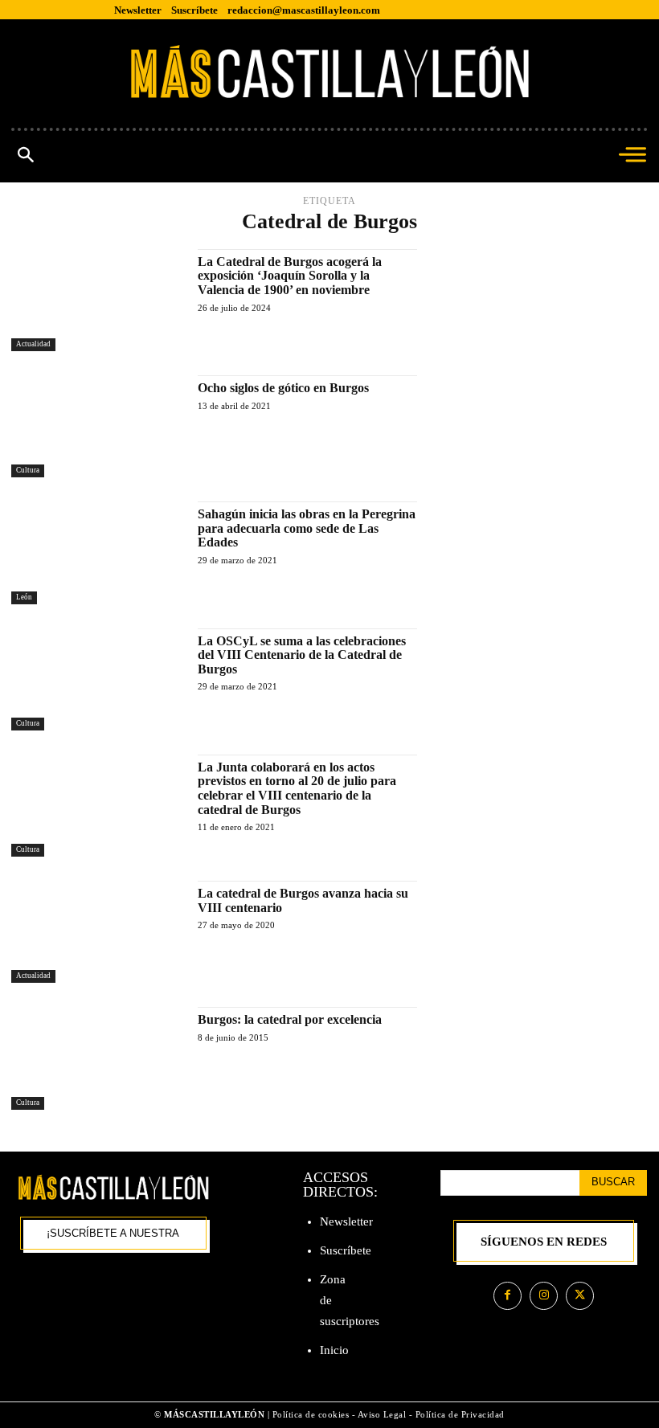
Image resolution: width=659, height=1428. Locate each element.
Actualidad (33, 344)
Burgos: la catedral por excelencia (290, 1019)
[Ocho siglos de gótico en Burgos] (96, 426)
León (24, 597)
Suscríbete (345, 1250)
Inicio (334, 1350)
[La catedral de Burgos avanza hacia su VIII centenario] (96, 932)
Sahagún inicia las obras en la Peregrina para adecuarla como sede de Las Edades (306, 528)
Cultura (27, 470)
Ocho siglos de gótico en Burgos (283, 388)
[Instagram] (544, 1296)
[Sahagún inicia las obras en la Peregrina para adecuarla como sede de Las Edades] (96, 552)
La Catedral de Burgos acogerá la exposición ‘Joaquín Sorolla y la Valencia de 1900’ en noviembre (290, 276)
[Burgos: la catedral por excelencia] (96, 1058)
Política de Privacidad (460, 1414)
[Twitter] (580, 1296)
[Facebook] (507, 1296)
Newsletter (346, 1221)
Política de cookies (311, 1414)
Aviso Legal (383, 1414)
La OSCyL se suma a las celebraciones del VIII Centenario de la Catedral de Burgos (302, 655)
